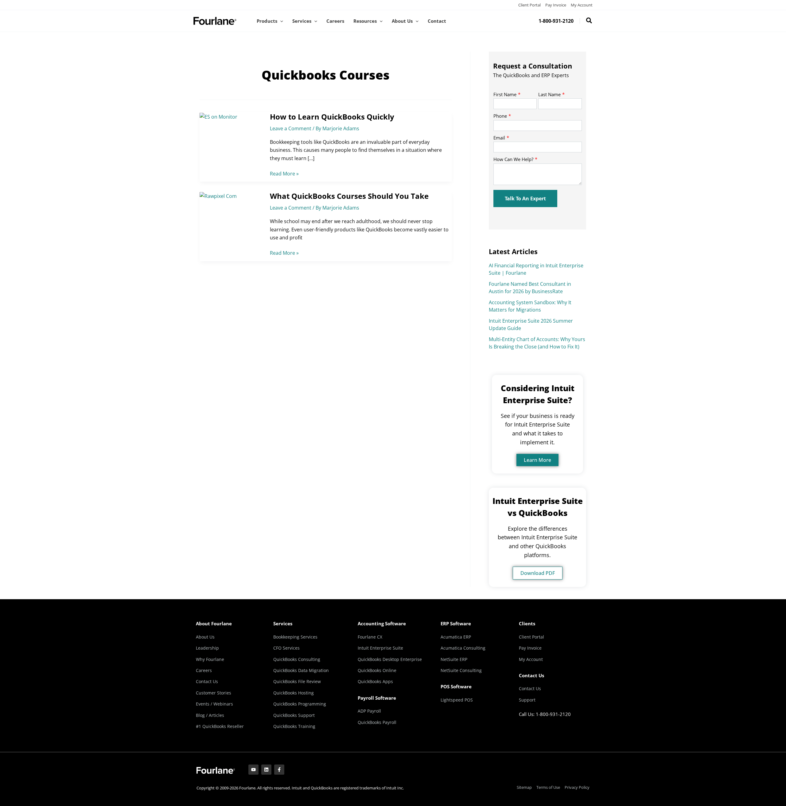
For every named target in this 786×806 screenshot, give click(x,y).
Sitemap (524, 787)
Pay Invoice (555, 5)
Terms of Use (548, 787)
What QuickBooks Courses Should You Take (349, 196)
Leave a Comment (290, 128)
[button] (280, 21)
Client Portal (529, 5)
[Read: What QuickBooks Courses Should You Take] (218, 195)
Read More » (284, 173)
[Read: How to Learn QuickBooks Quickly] (218, 116)
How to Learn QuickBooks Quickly (332, 117)
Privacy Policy (577, 787)
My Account (582, 5)
